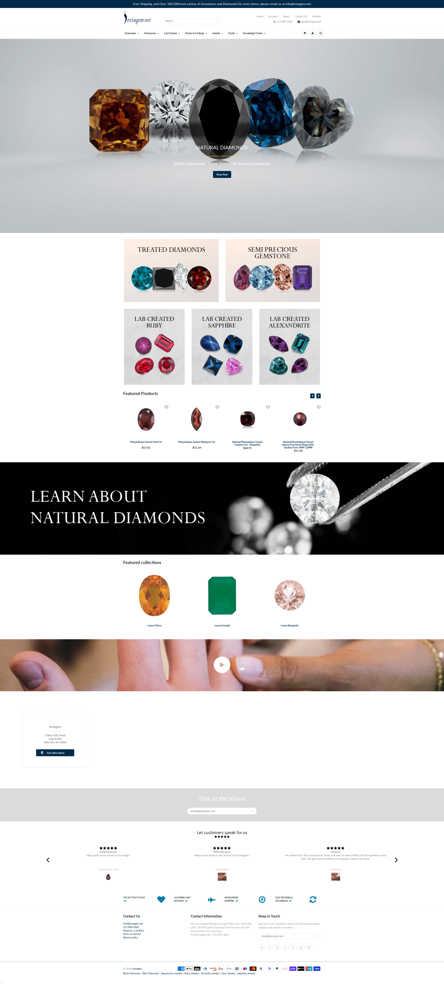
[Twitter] (261, 947)
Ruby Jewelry (192, 973)
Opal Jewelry (228, 973)
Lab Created (170, 33)
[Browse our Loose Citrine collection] (154, 595)
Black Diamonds (131, 973)
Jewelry (216, 33)
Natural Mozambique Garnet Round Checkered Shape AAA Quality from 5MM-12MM (247, 444)
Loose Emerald (222, 625)
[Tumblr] (293, 947)
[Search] (217, 21)
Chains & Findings (194, 33)
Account (273, 16)
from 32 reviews (222, 840)
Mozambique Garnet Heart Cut (298, 441)
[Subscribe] (252, 811)
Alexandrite (246, 163)
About (286, 16)
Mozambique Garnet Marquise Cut (145, 441)
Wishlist (316, 16)
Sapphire (225, 163)
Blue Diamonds (151, 973)
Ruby (209, 163)
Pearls (231, 33)
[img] (222, 836)
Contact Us (301, 16)
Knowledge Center (253, 33)
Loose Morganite (290, 625)
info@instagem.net (311, 21)
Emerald (194, 163)
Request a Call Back (133, 930)
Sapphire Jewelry (246, 973)
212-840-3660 (284, 21)
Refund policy (130, 937)
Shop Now (222, 174)
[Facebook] (269, 947)
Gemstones (150, 33)
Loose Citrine (154, 625)
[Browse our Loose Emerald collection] (222, 595)
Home (260, 16)
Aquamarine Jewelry (171, 973)
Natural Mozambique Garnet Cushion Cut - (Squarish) (196, 443)
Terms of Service (132, 934)
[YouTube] (300, 947)
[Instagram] (285, 947)
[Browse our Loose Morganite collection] (289, 595)
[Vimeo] (308, 947)
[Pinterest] (277, 947)
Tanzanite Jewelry (210, 973)
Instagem (137, 968)
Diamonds (130, 33)
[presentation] (312, 395)
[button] (166, 407)
